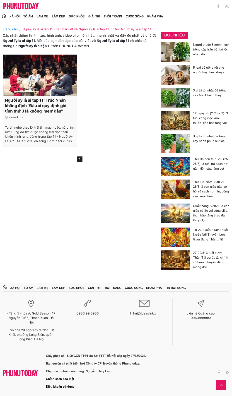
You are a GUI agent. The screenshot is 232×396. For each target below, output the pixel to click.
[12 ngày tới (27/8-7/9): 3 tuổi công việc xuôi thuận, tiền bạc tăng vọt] (175, 120)
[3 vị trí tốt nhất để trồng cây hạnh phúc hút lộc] (175, 143)
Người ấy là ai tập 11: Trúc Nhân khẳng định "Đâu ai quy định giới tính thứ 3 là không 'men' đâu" (36, 105)
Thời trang (113, 16)
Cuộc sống (135, 16)
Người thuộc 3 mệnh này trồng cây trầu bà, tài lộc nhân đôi (211, 49)
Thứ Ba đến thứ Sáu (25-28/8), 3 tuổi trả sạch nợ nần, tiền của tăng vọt (211, 163)
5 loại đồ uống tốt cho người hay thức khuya (208, 70)
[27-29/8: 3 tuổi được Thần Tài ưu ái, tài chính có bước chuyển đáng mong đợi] (175, 260)
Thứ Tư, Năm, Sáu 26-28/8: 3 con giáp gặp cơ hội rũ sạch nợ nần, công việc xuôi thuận (211, 189)
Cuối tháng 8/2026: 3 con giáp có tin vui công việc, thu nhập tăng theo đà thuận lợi (211, 213)
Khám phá (155, 16)
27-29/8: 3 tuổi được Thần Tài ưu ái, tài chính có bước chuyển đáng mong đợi (210, 260)
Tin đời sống (175, 288)
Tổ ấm (28, 16)
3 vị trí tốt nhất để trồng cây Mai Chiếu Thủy (210, 93)
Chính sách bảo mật (60, 379)
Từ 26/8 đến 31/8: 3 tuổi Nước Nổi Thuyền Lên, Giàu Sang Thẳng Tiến (210, 234)
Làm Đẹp (58, 16)
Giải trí (94, 16)
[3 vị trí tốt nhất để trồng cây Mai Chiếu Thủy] (175, 98)
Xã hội (15, 16)
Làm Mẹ (42, 16)
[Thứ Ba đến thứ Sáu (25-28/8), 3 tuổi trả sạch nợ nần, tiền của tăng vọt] (175, 166)
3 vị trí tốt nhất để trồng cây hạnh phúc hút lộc (210, 138)
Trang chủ (10, 29)
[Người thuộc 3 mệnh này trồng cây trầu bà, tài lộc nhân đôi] (175, 52)
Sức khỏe (77, 16)
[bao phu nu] (21, 6)
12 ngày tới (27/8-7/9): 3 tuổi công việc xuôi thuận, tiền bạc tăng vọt (210, 118)
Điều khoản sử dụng (60, 386)
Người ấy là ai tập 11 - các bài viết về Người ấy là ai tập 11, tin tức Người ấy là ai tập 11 (86, 29)
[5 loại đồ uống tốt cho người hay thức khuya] (175, 75)
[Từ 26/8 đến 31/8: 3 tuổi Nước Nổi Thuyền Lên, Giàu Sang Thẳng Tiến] (175, 237)
